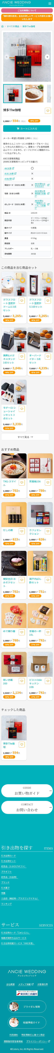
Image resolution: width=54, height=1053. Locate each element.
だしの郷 (8, 530)
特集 (3, 893)
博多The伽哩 (28, 26)
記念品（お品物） (9, 876)
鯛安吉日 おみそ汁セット (9, 582)
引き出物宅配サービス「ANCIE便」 (18, 943)
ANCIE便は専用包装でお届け (40, 193)
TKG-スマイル (9, 483)
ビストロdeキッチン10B (35, 683)
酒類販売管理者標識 (13, 1041)
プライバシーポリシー (36, 1041)
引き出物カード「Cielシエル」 (15, 932)
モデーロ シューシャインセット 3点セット (9, 413)
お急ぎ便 (8, 179)
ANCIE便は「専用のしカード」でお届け (40, 204)
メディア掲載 (24, 984)
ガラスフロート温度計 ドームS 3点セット (9, 305)
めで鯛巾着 (9, 631)
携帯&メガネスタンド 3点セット (9, 359)
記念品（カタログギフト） (13, 866)
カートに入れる (28, 128)
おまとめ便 (9, 173)
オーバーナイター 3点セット (35, 359)
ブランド (5, 882)
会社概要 (10, 984)
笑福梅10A (34, 481)
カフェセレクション (35, 531)
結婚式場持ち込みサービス (13, 937)
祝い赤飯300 (8, 681)
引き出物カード (8, 855)
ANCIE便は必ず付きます (40, 185)
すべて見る (23, 437)
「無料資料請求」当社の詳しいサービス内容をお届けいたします (27, 17)
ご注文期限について (27, 10)
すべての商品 (13, 26)
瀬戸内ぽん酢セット (35, 580)
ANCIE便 (7, 168)
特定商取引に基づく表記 (33, 1034)
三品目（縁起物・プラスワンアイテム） (20, 898)
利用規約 (13, 1034)
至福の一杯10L (35, 632)
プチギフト (6, 871)
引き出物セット (8, 860)
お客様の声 (42, 984)
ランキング (6, 903)
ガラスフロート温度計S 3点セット (35, 303)
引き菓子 (5, 887)
